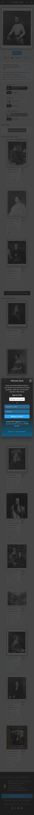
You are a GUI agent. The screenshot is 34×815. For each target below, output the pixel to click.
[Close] (30, 380)
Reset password (21, 431)
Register (10, 431)
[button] (17, 399)
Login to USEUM (18, 416)
